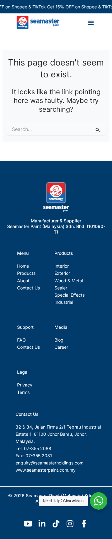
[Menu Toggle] (91, 22)
